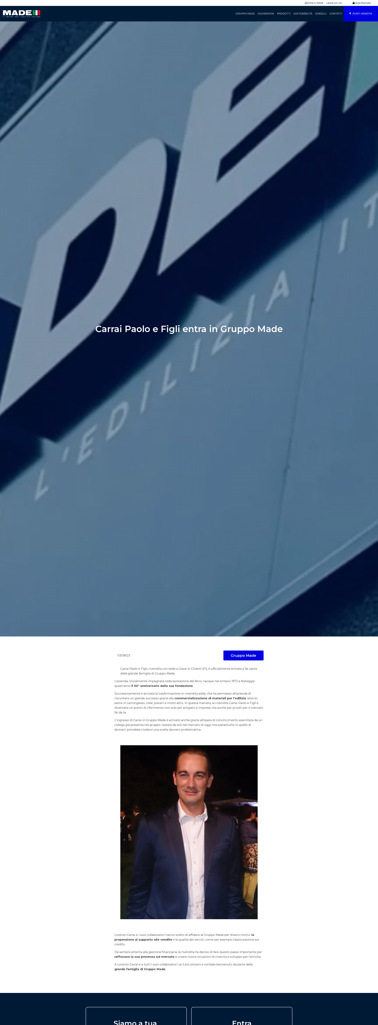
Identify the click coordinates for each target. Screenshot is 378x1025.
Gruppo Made (243, 655)
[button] (313, 3)
